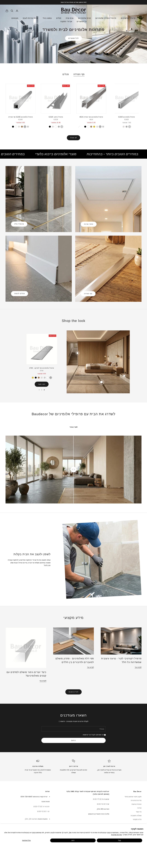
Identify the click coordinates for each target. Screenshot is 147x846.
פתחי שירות (88, 224)
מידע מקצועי (137, 819)
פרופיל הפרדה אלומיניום (105, 18)
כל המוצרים (82, 21)
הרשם (73, 740)
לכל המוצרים (73, 38)
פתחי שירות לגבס (30, 18)
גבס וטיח (70, 18)
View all (73, 138)
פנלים (58, 18)
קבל (119, 840)
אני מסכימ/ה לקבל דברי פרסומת (93, 735)
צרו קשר (138, 812)
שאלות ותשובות (136, 815)
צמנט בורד (47, 18)
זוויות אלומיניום (84, 18)
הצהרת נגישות (136, 804)
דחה (72, 840)
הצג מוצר (41, 384)
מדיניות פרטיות (116, 835)
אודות (139, 808)
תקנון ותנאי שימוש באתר (133, 797)
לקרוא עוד (138, 667)
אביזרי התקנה (66, 21)
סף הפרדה (79, 74)
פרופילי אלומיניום (128, 18)
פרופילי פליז (19, 224)
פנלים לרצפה (19, 293)
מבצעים (14, 18)
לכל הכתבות (73, 692)
